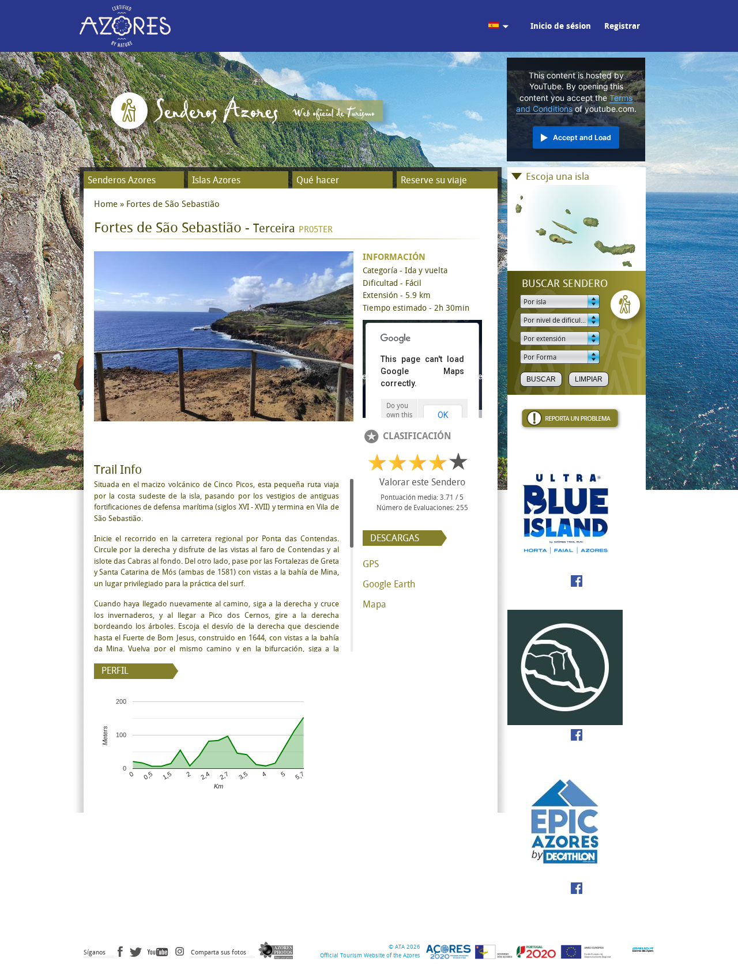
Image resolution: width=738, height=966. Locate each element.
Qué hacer (317, 180)
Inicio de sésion (560, 26)
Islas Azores (216, 180)
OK (443, 415)
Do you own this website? (399, 415)
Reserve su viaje (434, 180)
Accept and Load (582, 137)
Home (106, 204)
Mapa (374, 604)
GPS (371, 564)
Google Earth (389, 584)
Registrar (622, 26)
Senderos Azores (122, 180)
